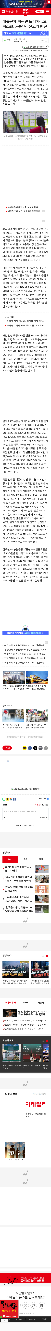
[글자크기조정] (42, 40)
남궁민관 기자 (19, 39)
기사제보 (19, 1319)
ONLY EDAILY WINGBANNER (25, 11)
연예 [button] (41, 859)
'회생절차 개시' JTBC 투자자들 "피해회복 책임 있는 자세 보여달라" (26, 325)
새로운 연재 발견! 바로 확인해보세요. (24, 211)
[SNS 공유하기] (46, 40)
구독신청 (32, 1319)
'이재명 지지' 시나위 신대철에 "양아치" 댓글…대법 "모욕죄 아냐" (26, 321)
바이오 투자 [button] (10, 1002)
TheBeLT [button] (25, 1002)
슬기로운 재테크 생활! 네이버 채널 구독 (25, 207)
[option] (25, 4)
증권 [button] (25, 859)
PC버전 (44, 1319)
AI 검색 (39, 11)
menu (47, 11)
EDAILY (3, 11)
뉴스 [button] (10, 859)
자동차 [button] (41, 1002)
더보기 (44, 956)
